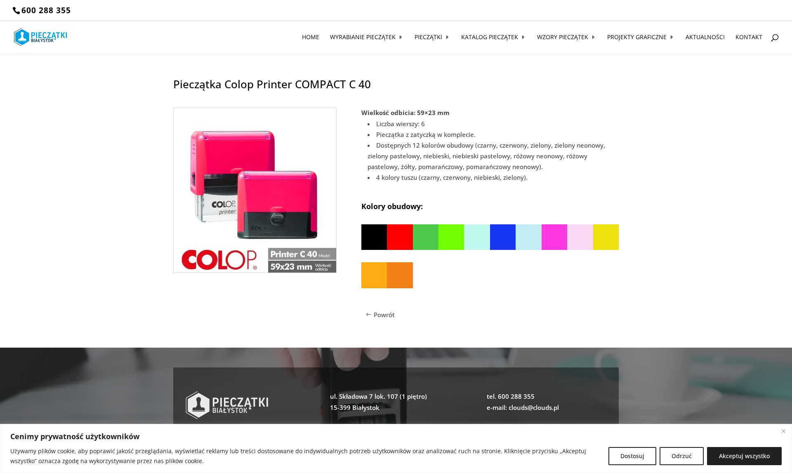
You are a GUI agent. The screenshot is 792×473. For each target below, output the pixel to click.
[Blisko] (783, 431)
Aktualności (705, 37)
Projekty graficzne (637, 37)
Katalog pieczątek (489, 37)
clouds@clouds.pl (534, 407)
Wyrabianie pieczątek (363, 37)
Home (310, 37)
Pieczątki (428, 37)
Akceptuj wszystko (744, 456)
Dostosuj (632, 456)
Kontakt (748, 37)
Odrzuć (682, 456)
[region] (396, 448)
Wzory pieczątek (562, 37)
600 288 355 (46, 10)
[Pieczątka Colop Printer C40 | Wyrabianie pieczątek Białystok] (255, 270)
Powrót (384, 315)
